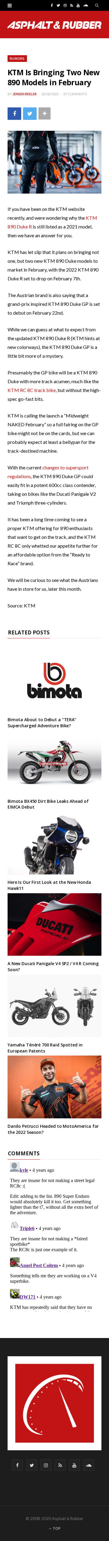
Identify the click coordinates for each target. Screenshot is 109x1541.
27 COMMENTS (75, 94)
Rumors (17, 58)
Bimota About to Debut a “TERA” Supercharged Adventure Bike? (42, 722)
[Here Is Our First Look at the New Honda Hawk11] (54, 843)
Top (56, 1528)
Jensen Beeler (25, 94)
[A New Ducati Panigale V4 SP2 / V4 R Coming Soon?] (54, 924)
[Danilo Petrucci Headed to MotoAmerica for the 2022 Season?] (54, 1087)
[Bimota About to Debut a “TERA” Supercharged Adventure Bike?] (54, 680)
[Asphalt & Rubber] (54, 25)
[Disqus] (54, 1235)
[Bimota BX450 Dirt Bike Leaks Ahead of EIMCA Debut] (54, 761)
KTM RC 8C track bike (32, 390)
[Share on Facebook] (14, 113)
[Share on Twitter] (30, 113)
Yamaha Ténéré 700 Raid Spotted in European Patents (45, 1048)
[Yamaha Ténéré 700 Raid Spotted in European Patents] (54, 1006)
